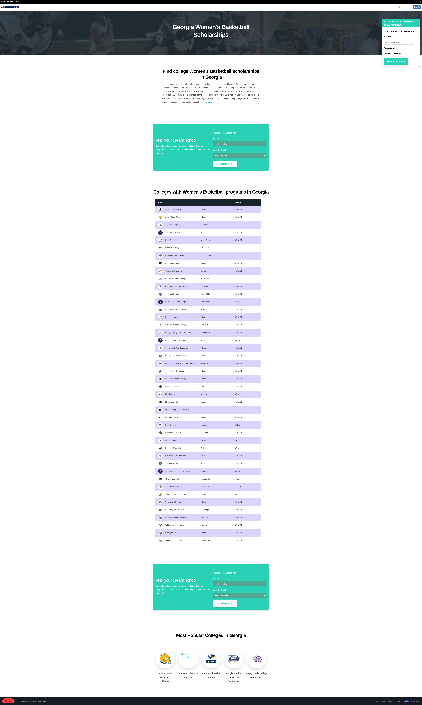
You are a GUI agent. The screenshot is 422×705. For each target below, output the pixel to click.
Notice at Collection (386, 701)
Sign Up (417, 7)
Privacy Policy (374, 701)
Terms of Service (415, 701)
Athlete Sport (389, 48)
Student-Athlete (407, 31)
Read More (207, 102)
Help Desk (18, 2)
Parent (395, 31)
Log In (419, 2)
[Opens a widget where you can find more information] (8, 701)
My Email (387, 37)
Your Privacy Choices (399, 701)
